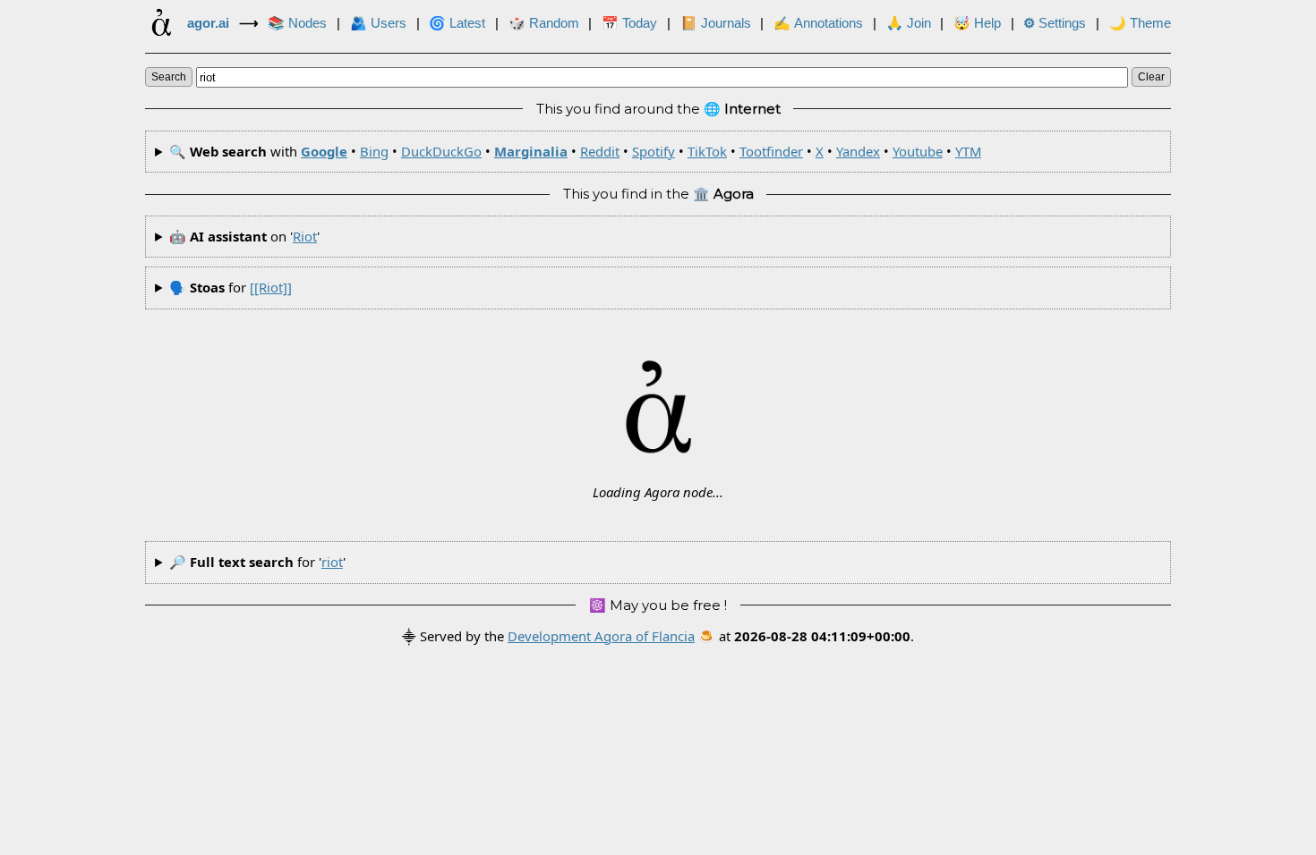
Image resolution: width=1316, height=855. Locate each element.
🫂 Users (378, 23)
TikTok (707, 151)
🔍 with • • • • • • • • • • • (575, 151)
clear (1151, 77)
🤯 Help (977, 23)
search (168, 77)
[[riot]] (271, 287)
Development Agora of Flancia (601, 636)
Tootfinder (771, 151)
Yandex (858, 151)
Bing (374, 151)
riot (305, 236)
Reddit (600, 151)
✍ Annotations (818, 23)
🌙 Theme (1140, 23)
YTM (968, 151)
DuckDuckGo (441, 151)
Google (324, 151)
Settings (1054, 23)
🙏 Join (908, 23)
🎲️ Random (543, 23)
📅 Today (629, 23)
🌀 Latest (457, 23)
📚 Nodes (297, 23)
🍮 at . (806, 636)
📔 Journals (715, 23)
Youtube (918, 151)
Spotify (653, 151)
